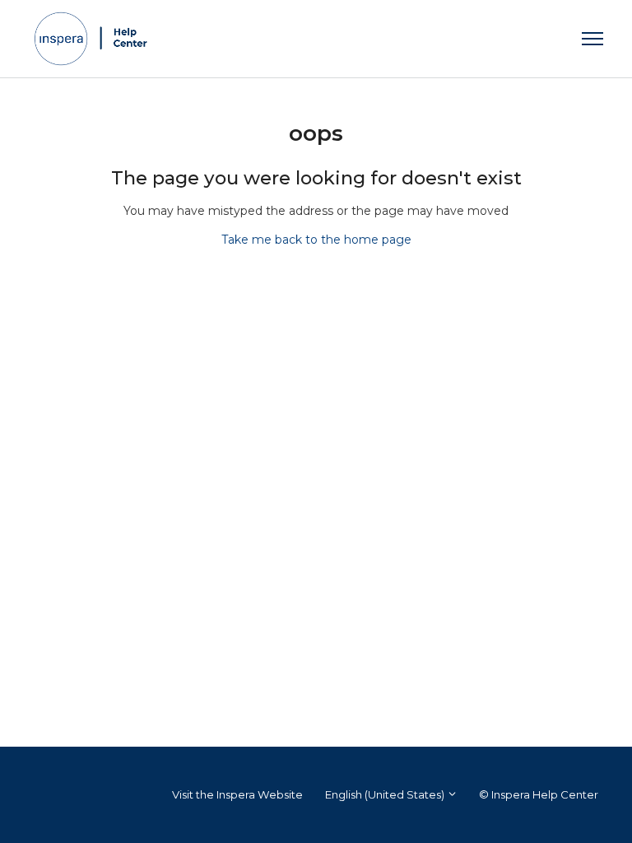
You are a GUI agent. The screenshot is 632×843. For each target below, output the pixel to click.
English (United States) (386, 794)
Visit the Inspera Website (237, 794)
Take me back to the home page (316, 239)
